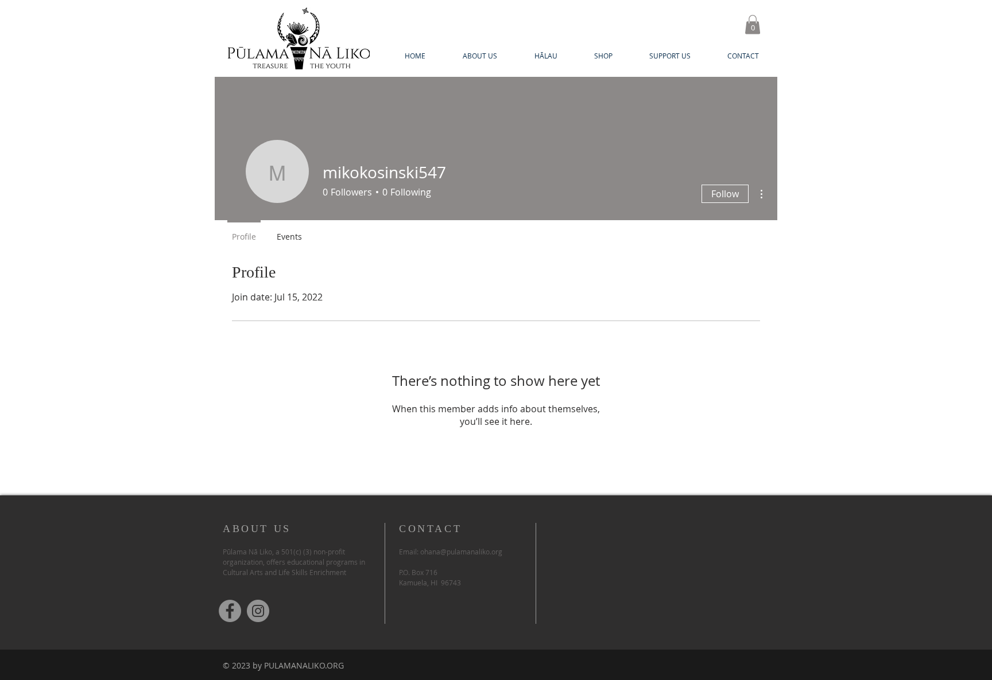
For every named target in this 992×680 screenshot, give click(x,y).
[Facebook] (230, 611)
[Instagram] (258, 611)
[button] (753, 24)
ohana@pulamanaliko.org (461, 551)
